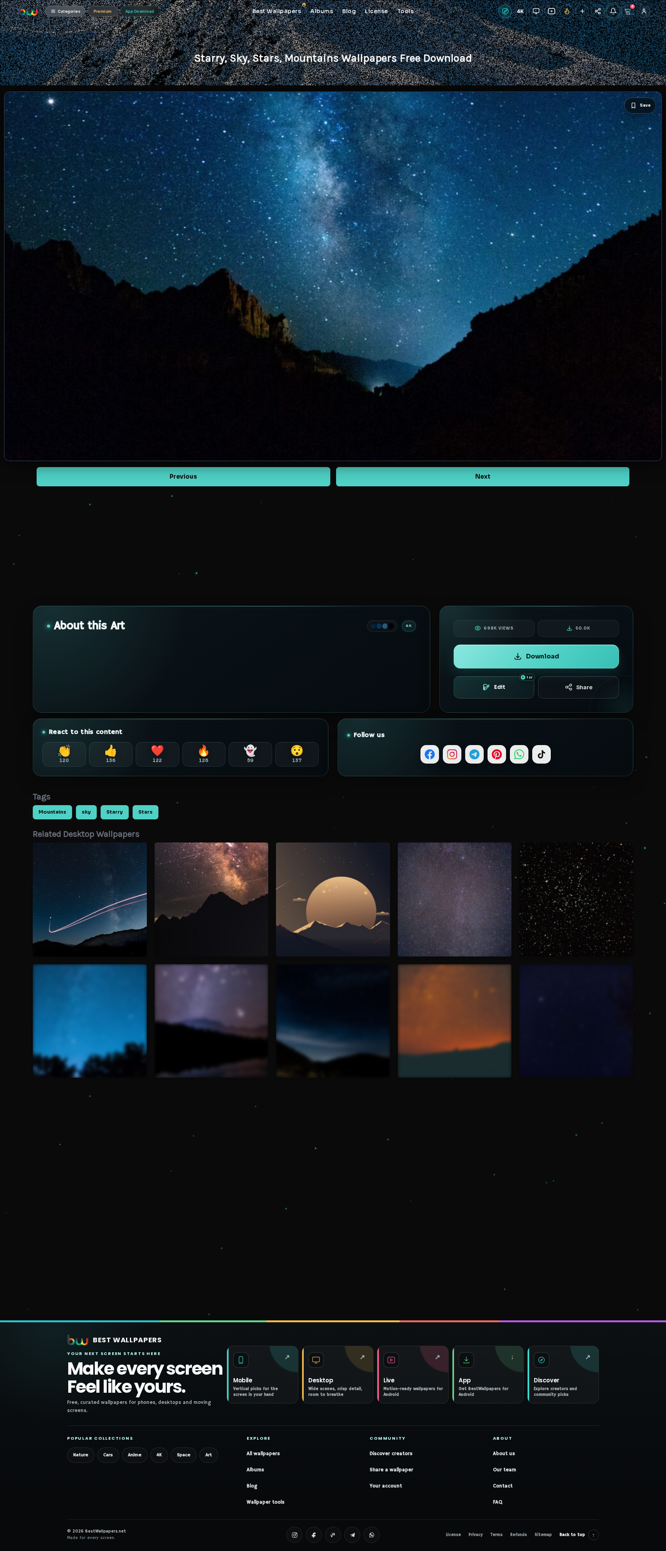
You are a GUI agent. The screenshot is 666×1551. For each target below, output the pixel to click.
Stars (145, 812)
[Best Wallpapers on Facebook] (314, 1535)
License (453, 1535)
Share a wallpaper (391, 1470)
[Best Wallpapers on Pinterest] (333, 1535)
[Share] (597, 11)
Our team (504, 1470)
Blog (252, 1486)
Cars (108, 1455)
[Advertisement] (333, 546)
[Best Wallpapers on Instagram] (294, 1535)
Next (482, 476)
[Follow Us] (582, 11)
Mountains (52, 812)
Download (542, 656)
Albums (255, 1470)
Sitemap (543, 1535)
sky (86, 812)
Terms (497, 1535)
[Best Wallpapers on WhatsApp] (371, 1535)
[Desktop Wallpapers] (536, 11)
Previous (183, 476)
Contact (503, 1486)
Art (208, 1455)
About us (504, 1454)
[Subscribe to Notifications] (613, 11)
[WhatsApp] (519, 754)
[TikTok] (541, 754)
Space (183, 1455)
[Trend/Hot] (567, 11)
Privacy (476, 1535)
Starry (114, 812)
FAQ (497, 1502)
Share (584, 687)
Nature (80, 1455)
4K (159, 1455)
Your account (386, 1486)
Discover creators (391, 1454)
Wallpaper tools (265, 1502)
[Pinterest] (497, 754)
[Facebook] (429, 754)
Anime (134, 1455)
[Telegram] (474, 754)
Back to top (577, 1534)
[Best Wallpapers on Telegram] (352, 1535)
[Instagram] (452, 754)
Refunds (518, 1535)
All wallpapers (263, 1454)
